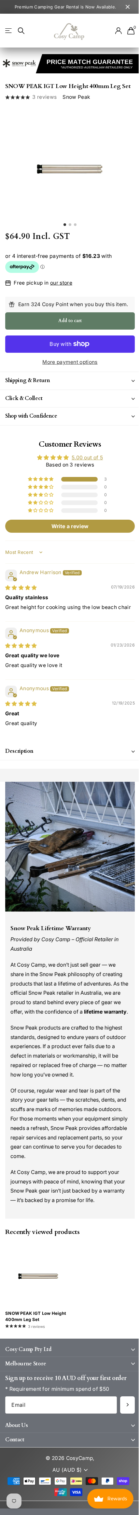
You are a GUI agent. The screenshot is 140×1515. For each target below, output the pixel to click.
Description (19, 773)
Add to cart (69, 321)
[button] (38, 494)
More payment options (69, 362)
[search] (21, 30)
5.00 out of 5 (84, 472)
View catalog (9, 31)
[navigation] (64, 224)
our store (61, 283)
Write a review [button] (67, 541)
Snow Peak (76, 97)
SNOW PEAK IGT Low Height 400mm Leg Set (35, 1342)
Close (127, 7)
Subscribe (122, 1431)
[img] (21, 603)
